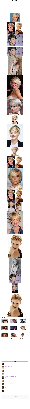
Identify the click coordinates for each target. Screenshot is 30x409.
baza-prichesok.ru (15, 0)
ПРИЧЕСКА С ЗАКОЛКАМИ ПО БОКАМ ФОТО (9, 366)
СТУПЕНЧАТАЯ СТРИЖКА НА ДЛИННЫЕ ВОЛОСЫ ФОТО (10, 383)
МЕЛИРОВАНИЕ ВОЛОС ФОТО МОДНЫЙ (8, 386)
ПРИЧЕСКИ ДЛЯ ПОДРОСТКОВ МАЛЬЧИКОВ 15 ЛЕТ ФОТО (10, 376)
